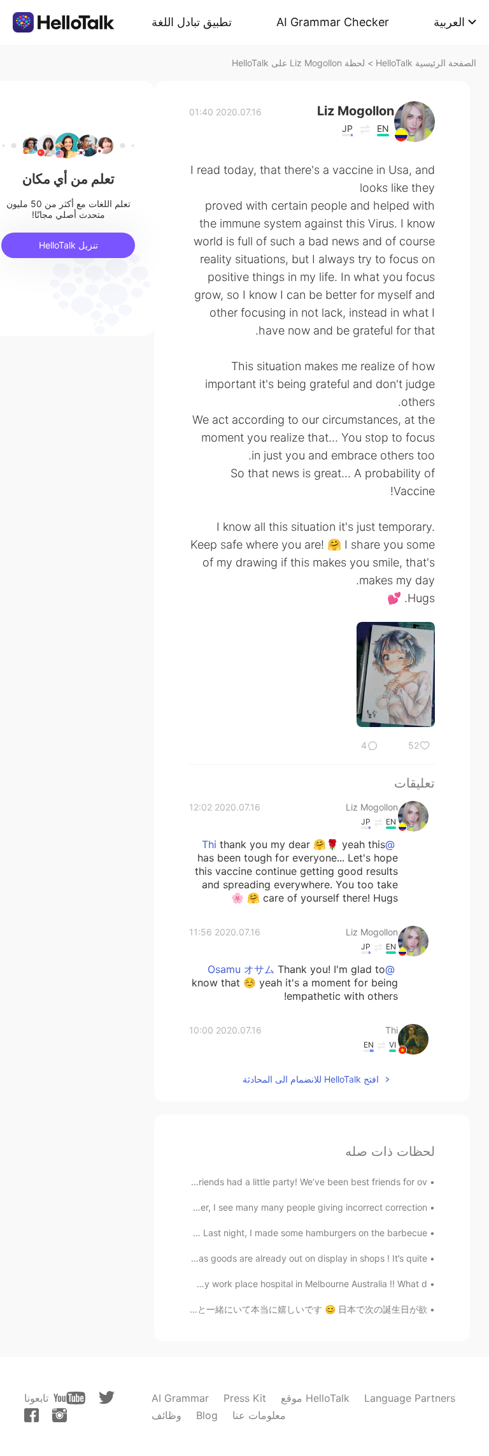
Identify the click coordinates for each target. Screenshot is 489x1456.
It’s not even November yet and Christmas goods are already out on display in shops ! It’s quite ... (225, 1258)
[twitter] (107, 1397)
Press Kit (244, 1398)
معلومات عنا (259, 1415)
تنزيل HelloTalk (68, 245)
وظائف (166, 1415)
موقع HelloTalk (315, 1398)
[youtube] (69, 1398)
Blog (207, 1415)
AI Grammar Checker (332, 22)
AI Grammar (180, 1398)
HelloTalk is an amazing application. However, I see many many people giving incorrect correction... (220, 1207)
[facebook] (31, 1415)
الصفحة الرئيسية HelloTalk (426, 62)
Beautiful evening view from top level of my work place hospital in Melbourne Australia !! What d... (224, 1283)
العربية (449, 22)
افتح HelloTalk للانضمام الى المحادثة (311, 1079)
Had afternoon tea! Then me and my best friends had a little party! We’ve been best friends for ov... (220, 1181)
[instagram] (59, 1415)
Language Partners (409, 1398)
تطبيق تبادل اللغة (192, 22)
